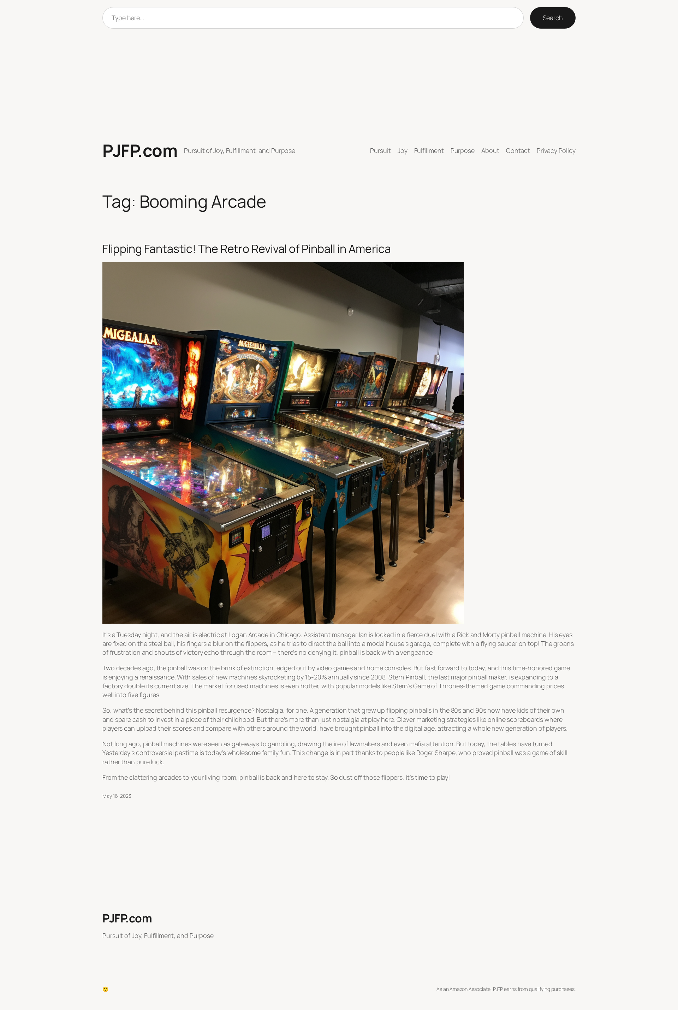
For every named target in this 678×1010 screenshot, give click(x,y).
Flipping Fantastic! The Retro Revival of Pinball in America (246, 248)
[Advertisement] (339, 84)
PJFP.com (139, 150)
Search (553, 17)
